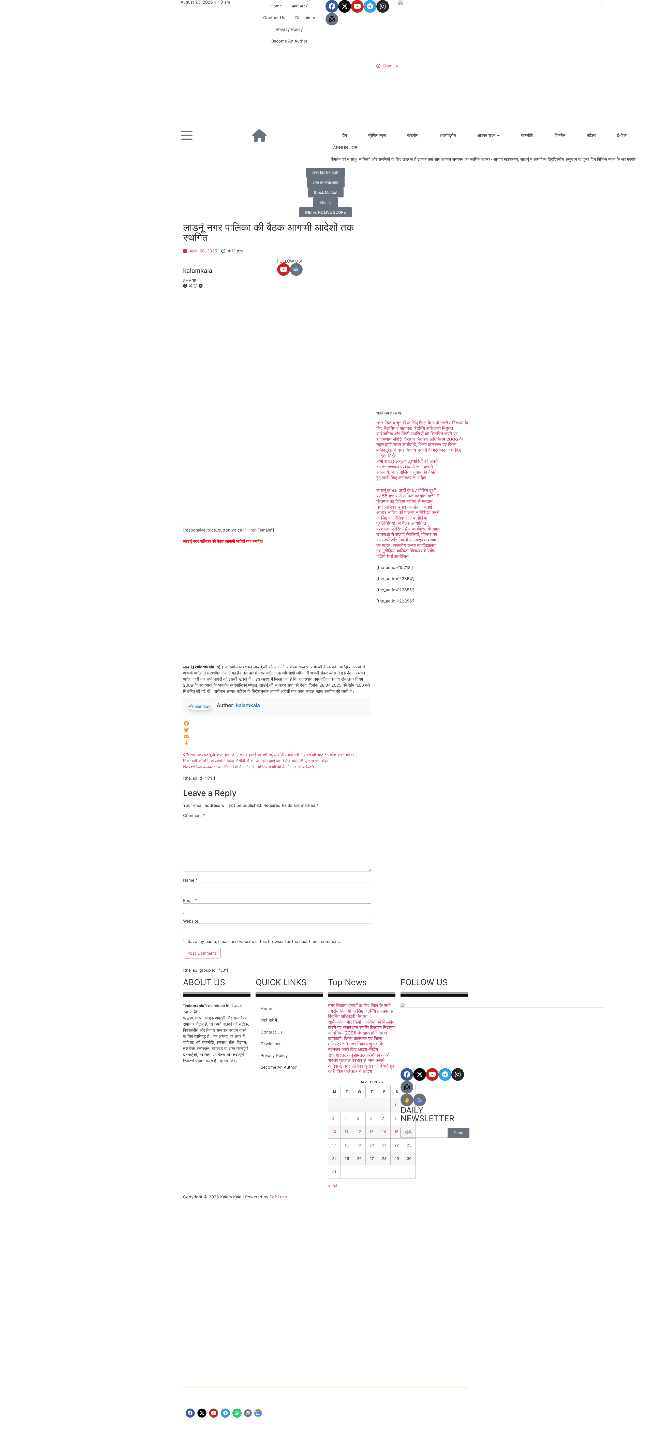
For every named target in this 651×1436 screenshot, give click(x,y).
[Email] (277, 736)
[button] (185, 286)
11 (346, 1131)
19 (359, 1145)
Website (190, 921)
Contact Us (274, 17)
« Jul (332, 1185)
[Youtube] (357, 6)
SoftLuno (278, 1196)
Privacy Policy (289, 29)
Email (190, 900)
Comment (194, 815)
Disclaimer (305, 17)
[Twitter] (277, 730)
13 (371, 1131)
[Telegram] (370, 6)
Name (190, 880)
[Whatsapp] (237, 1413)
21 (384, 1145)
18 (347, 1145)
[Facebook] (332, 6)
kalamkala (248, 705)
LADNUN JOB (344, 147)
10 (334, 1131)
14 (384, 1131)
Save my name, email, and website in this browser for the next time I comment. (264, 941)
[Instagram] (382, 6)
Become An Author (289, 41)
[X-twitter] (201, 1413)
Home (276, 5)
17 (334, 1145)
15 (396, 1131)
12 (359, 1131)
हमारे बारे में (300, 5)
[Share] (277, 743)
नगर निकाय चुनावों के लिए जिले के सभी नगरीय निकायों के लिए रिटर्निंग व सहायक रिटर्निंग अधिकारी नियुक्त (422, 425)
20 (371, 1145)
